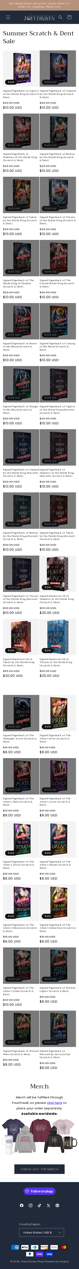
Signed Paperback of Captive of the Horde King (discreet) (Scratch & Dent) (57, 410)
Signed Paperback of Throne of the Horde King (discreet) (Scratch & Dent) (20, 599)
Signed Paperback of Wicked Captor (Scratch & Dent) (57, 989)
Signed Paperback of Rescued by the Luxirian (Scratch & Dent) (55, 1054)
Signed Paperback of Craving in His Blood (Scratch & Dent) (57, 347)
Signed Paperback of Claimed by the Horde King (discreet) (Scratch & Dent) (21, 473)
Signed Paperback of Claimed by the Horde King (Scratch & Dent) (58, 94)
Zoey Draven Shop (32, 1261)
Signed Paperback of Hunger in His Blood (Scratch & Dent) (20, 410)
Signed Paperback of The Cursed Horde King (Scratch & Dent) (57, 283)
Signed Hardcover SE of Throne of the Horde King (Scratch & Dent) (56, 662)
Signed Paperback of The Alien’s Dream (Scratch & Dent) (55, 865)
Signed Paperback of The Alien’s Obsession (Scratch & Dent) (20, 928)
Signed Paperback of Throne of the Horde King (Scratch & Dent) (58, 220)
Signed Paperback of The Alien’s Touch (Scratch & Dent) (18, 865)
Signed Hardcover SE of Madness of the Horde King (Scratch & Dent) (57, 599)
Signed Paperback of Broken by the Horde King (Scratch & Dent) (57, 157)
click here (54, 1103)
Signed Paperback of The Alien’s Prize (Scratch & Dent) (55, 738)
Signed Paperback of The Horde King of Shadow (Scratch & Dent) (18, 283)
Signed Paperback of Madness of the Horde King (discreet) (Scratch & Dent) (57, 473)
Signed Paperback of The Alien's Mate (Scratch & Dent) (18, 802)
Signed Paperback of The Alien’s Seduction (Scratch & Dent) (58, 928)
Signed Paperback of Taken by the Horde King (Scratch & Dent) (20, 220)
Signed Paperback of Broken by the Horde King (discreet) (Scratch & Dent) (20, 536)
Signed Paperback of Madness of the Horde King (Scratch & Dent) (20, 157)
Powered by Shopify (56, 1261)
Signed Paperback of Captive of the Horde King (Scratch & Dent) (21, 94)
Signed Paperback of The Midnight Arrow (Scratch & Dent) (20, 738)
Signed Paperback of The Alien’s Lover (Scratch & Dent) (55, 802)
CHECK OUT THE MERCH (39, 1169)
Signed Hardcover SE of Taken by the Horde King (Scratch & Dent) (18, 662)
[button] (8, 17)
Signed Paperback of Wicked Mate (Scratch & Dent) (21, 1053)
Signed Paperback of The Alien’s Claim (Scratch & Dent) (18, 991)
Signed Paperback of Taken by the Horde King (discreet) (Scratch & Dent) (57, 536)
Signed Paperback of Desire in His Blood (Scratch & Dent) (20, 347)
